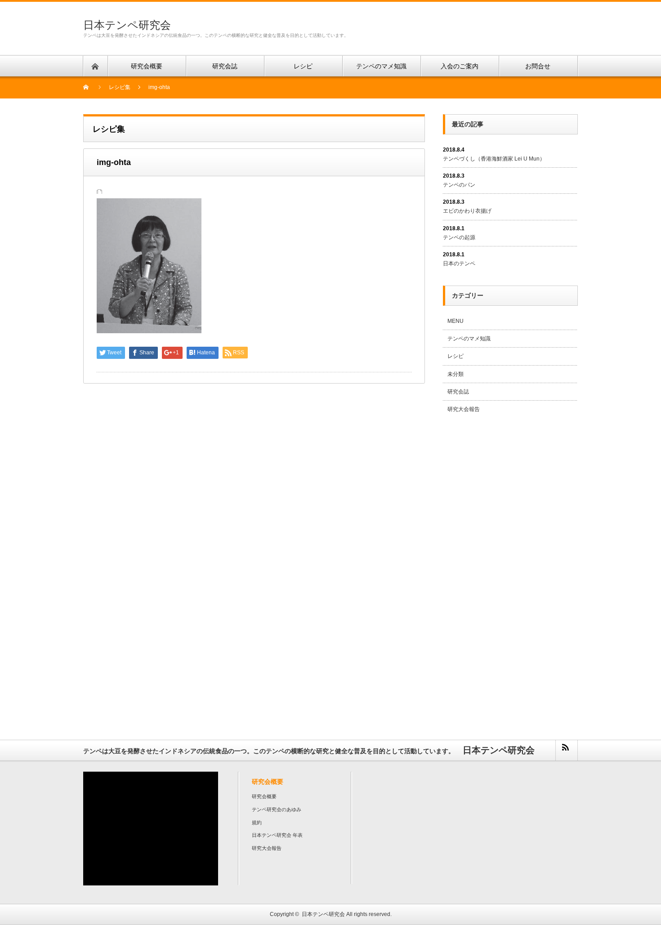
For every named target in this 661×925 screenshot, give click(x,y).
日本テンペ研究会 (127, 25)
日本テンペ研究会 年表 (277, 835)
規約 (257, 822)
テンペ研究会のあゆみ (276, 809)
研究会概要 (264, 796)
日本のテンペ (459, 263)
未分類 (455, 374)
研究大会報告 (463, 409)
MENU (455, 321)
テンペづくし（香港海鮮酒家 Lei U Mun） (494, 159)
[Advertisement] (510, 567)
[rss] (566, 750)
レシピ (455, 356)
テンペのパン (459, 185)
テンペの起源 (459, 237)
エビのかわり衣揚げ (467, 211)
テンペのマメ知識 (469, 338)
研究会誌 (458, 392)
